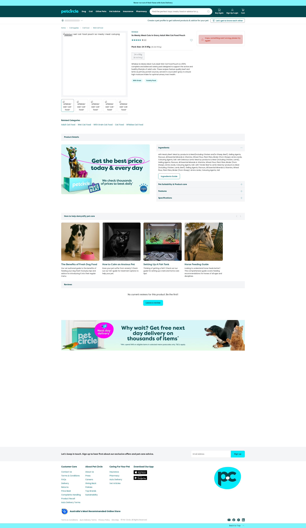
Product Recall (68, 498)
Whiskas (134, 32)
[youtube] (229, 520)
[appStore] (140, 473)
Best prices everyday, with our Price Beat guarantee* (153, 3)
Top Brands (90, 491)
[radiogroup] (162, 56)
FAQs (63, 479)
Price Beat (66, 491)
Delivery (65, 483)
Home (63, 28)
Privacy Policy (104, 520)
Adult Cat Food (68, 124)
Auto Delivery (115, 479)
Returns (64, 487)
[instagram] (238, 520)
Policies (88, 487)
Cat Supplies (74, 28)
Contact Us (66, 471)
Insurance (114, 471)
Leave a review (153, 303)
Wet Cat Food (98, 28)
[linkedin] (243, 520)
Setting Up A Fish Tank (156, 264)
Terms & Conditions (70, 475)
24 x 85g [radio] (138, 56)
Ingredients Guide (169, 176)
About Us (89, 471)
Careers (89, 479)
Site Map (115, 520)
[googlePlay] (140, 479)
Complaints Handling (71, 494)
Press (87, 475)
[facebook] (233, 520)
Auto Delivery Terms (70, 502)
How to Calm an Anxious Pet (118, 264)
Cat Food (85, 28)
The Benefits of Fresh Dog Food (79, 264)
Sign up (237, 454)
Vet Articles (114, 483)
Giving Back (90, 483)
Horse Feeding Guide (197, 264)
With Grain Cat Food (102, 124)
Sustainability (91, 494)
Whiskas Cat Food (134, 124)
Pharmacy (114, 475)
